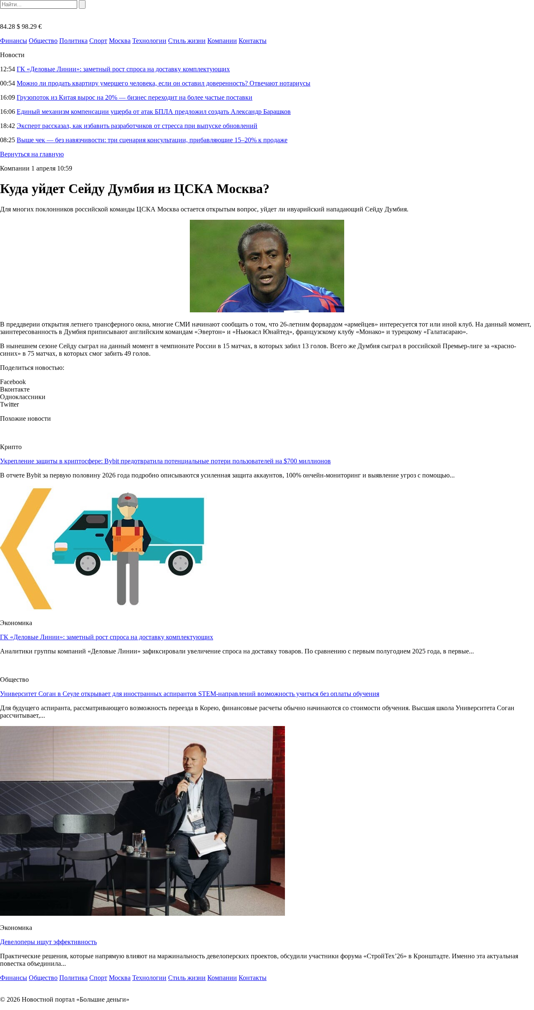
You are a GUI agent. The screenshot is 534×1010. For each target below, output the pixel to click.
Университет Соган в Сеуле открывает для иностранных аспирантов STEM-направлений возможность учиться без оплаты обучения (189, 693)
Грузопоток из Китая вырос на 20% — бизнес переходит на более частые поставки (134, 97)
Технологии (149, 40)
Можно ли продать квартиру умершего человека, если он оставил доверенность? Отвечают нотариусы (163, 83)
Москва (120, 40)
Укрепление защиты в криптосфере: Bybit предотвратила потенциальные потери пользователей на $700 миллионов (165, 461)
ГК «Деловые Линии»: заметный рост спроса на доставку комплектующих (123, 69)
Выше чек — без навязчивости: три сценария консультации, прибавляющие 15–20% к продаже (152, 139)
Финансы (13, 40)
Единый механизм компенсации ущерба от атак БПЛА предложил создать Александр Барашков (154, 111)
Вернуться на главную (32, 154)
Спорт (98, 40)
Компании (222, 40)
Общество (43, 40)
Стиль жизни (187, 40)
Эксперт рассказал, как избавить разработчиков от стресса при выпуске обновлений (137, 125)
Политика (73, 40)
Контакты (253, 40)
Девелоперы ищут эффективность (48, 941)
